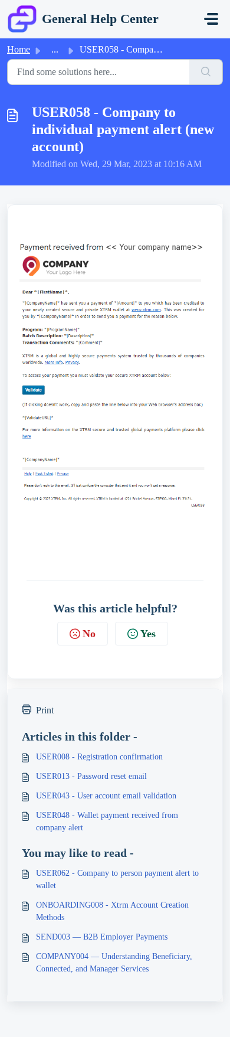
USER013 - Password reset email (91, 776)
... (54, 49)
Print (45, 710)
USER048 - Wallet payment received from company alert (107, 821)
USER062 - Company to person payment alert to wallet (117, 879)
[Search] (206, 72)
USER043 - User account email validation (106, 795)
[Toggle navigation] (211, 19)
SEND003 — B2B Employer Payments (101, 936)
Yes (148, 634)
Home (18, 49)
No (89, 634)
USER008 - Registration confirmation (99, 756)
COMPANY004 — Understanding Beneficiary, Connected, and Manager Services (114, 962)
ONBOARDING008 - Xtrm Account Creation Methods (112, 911)
